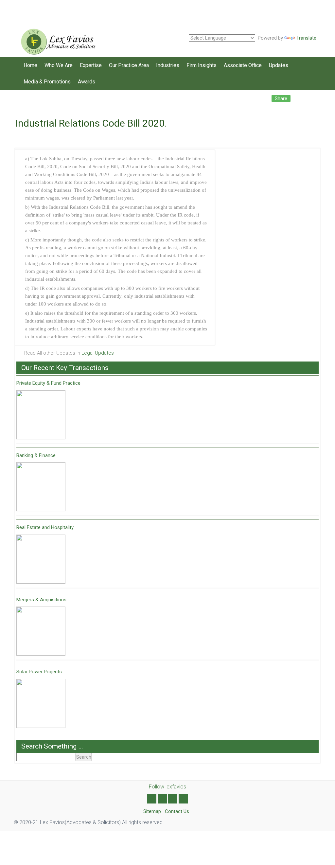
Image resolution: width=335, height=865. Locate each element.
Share (281, 98)
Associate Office (243, 65)
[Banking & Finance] (40, 486)
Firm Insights (201, 65)
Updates (278, 65)
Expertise (91, 65)
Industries (167, 65)
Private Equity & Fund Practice (48, 383)
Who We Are (58, 65)
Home (30, 65)
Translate (306, 38)
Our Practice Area (129, 65)
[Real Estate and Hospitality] (40, 559)
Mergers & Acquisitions (41, 600)
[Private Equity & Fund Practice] (40, 414)
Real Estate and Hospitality (45, 527)
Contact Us (177, 811)
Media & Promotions (47, 82)
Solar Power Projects (39, 672)
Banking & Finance (36, 455)
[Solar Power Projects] (40, 703)
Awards (86, 82)
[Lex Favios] (56, 39)
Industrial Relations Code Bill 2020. (91, 123)
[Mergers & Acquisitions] (40, 631)
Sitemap (152, 811)
